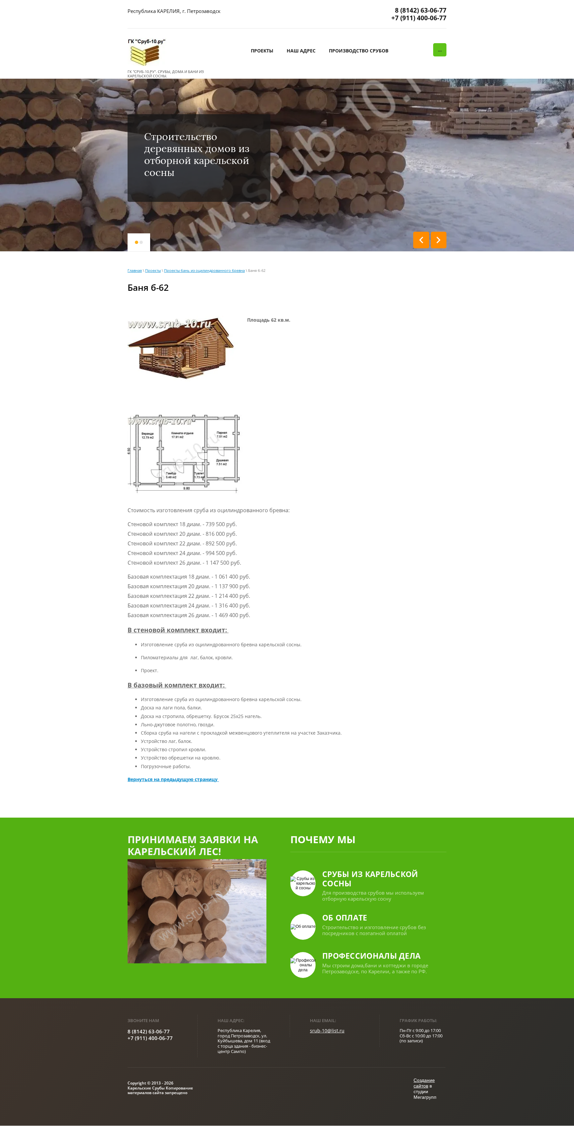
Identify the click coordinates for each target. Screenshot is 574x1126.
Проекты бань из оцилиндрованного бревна (204, 270)
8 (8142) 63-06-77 (420, 10)
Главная (135, 270)
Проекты (153, 270)
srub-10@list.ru (327, 1030)
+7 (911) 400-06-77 (418, 18)
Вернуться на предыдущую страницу (173, 779)
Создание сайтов (424, 1083)
